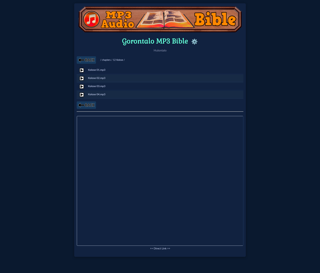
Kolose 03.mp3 (96, 86)
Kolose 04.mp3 (96, 94)
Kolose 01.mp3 (96, 70)
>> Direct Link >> (160, 248)
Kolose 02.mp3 (96, 78)
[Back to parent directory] (86, 60)
